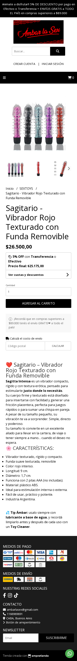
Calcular (58, 346)
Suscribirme (56, 638)
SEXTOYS (27, 188)
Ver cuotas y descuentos (26, 275)
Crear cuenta (24, 64)
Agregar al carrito (38, 303)
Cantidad (10, 285)
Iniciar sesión (53, 64)
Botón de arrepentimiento (22, 622)
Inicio (10, 188)
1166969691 (14, 614)
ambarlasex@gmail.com (22, 609)
